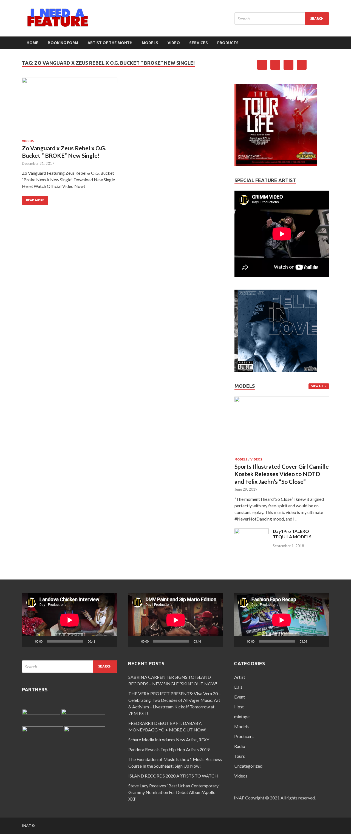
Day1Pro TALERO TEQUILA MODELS (292, 533)
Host (239, 706)
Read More (35, 200)
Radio (239, 746)
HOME (32, 43)
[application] (69, 620)
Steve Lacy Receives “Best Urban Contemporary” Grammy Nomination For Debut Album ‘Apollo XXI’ (174, 792)
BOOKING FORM (63, 43)
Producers (244, 736)
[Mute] (101, 641)
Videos (28, 141)
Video (174, 43)
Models (150, 43)
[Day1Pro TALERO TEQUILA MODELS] (251, 532)
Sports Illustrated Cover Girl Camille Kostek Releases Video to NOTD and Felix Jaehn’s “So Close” (281, 474)
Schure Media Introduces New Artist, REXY (168, 739)
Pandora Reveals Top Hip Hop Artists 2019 (169, 749)
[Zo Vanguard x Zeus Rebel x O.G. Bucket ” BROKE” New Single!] (69, 108)
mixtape (242, 716)
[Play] (29, 641)
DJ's (238, 686)
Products (228, 43)
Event (239, 696)
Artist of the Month (109, 43)
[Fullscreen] (110, 641)
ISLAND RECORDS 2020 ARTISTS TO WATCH (173, 775)
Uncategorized (248, 765)
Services (198, 43)
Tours (239, 756)
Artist (239, 677)
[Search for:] (281, 18)
